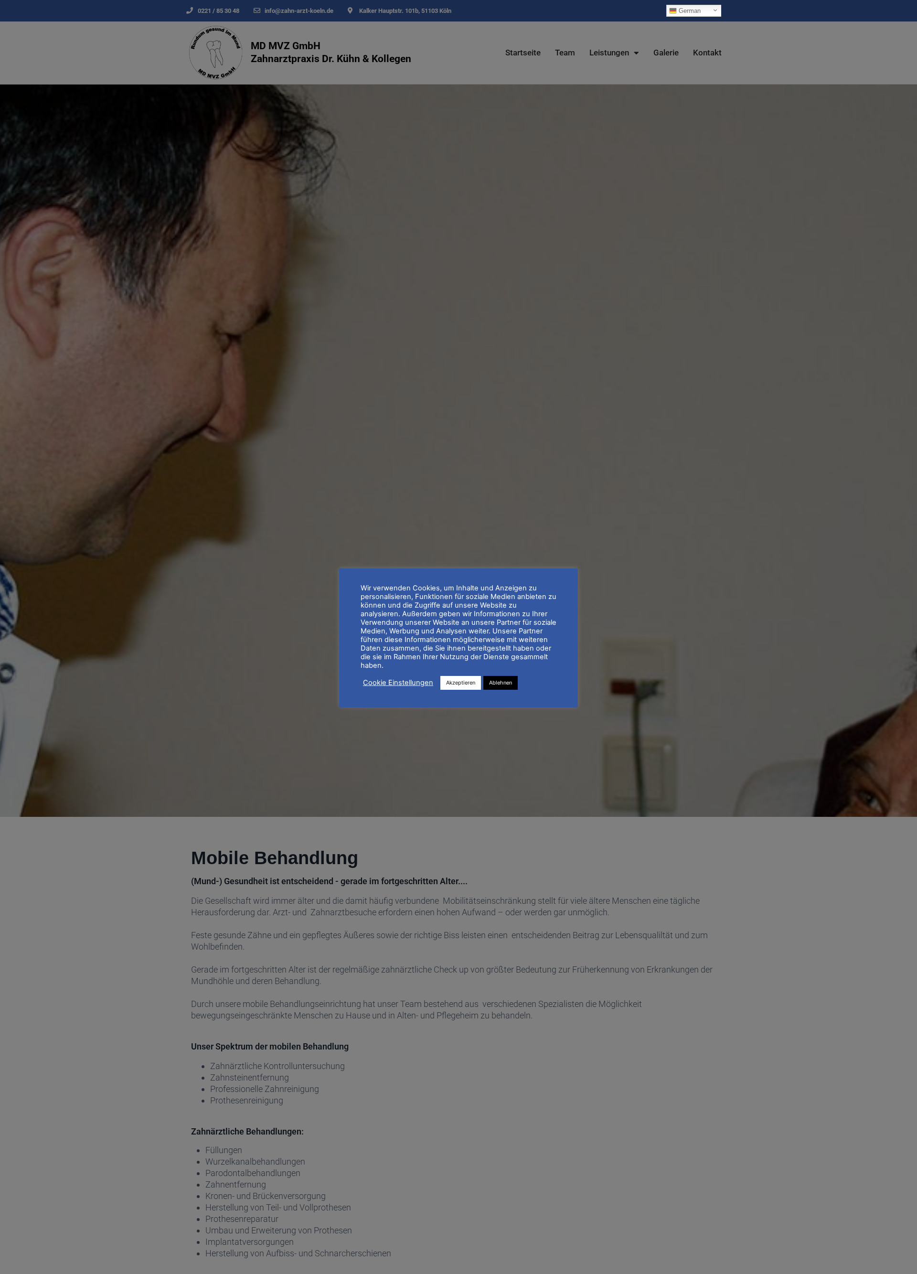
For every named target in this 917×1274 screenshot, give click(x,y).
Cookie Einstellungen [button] (398, 683)
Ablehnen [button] (500, 682)
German (689, 10)
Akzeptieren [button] (460, 682)
